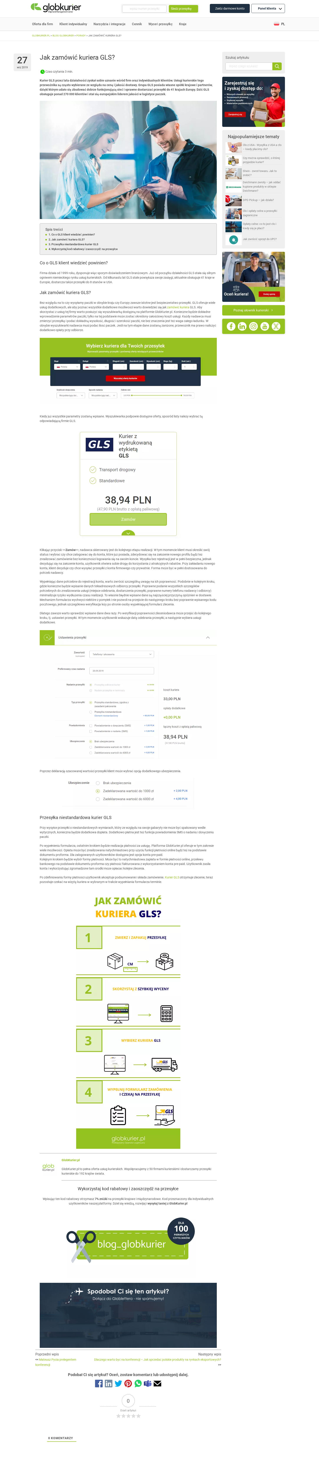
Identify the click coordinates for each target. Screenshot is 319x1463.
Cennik (137, 24)
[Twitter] (118, 1384)
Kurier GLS (172, 877)
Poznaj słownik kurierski (251, 310)
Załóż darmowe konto (230, 8)
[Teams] (147, 1384)
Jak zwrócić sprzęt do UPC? (260, 239)
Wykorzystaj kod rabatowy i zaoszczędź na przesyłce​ (84, 249)
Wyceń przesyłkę (160, 24)
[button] (279, 24)
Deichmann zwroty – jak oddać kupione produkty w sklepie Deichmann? (262, 186)
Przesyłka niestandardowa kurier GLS (74, 244)
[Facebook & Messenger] (99, 1384)
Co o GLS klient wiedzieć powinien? (73, 234)
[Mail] (157, 1384)
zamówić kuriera (178, 307)
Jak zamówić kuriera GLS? (68, 239)
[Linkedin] (108, 1384)
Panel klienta (267, 8)
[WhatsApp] (138, 1384)
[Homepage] (56, 9)
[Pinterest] (128, 1384)
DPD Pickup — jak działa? (258, 200)
